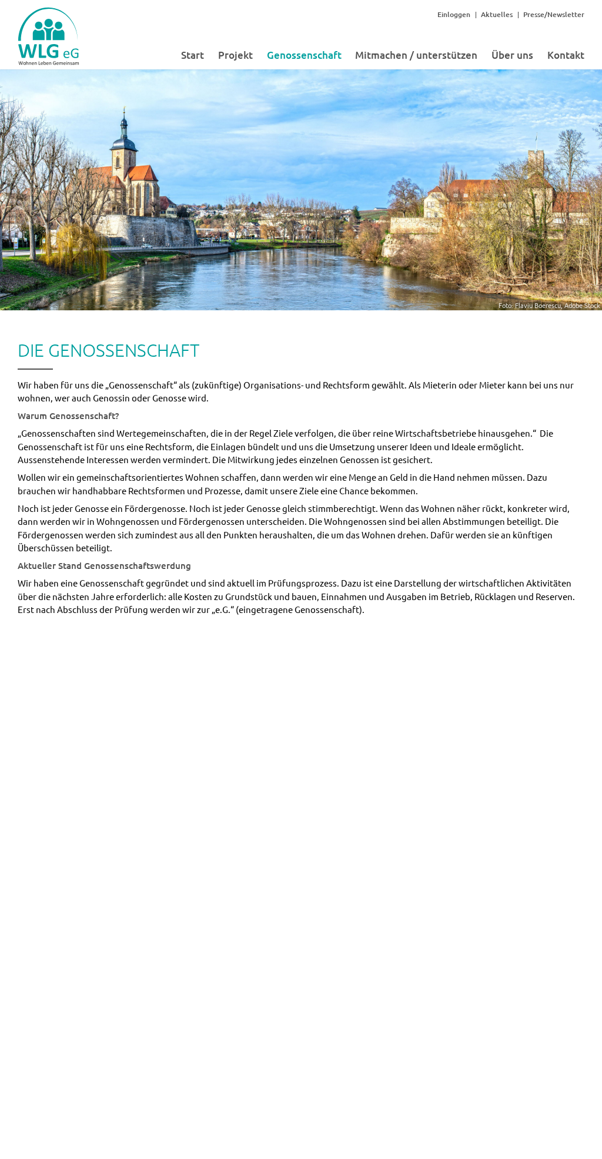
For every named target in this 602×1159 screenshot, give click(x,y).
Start (192, 55)
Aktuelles (497, 14)
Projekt (235, 55)
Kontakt (565, 55)
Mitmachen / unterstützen (416, 55)
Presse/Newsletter (553, 14)
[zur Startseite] (48, 57)
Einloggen (453, 14)
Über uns (512, 55)
